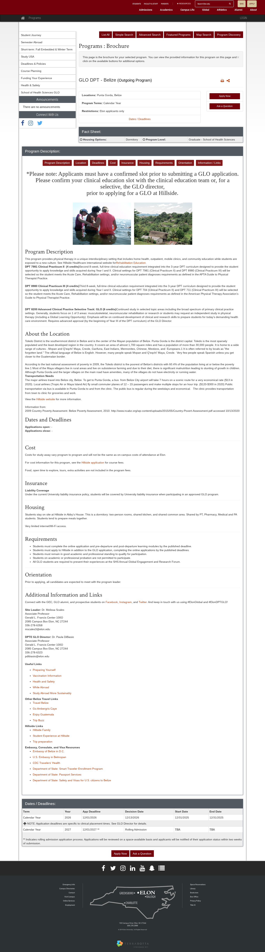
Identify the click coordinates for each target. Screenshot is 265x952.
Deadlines (98, 162)
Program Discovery (229, 34)
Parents (164, 4)
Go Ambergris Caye (45, 708)
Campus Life (187, 9)
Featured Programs (178, 34)
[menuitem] (47, 103)
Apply (252, 4)
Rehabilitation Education (131, 262)
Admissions (145, 9)
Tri (34, 741)
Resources (185, 4)
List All (105, 34)
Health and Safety (44, 681)
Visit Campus (69, 897)
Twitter (143, 602)
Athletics (222, 9)
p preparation (44, 741)
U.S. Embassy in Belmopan (49, 757)
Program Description (57, 162)
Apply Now (224, 96)
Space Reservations (198, 884)
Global (205, 9)
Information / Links (209, 162)
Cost (113, 162)
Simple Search (124, 34)
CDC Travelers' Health (46, 762)
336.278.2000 (132, 925)
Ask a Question (225, 106)
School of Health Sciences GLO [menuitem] (40, 92)
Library (192, 888)
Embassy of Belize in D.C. (48, 751)
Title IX (193, 905)
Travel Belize (40, 702)
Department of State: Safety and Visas (56, 780)
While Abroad (41, 687)
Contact (72, 893)
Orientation (185, 162)
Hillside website (45, 399)
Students (136, 4)
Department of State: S (47, 768)
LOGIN (243, 18)
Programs (35, 18)
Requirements (164, 162)
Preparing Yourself (44, 669)
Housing (144, 162)
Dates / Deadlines (140, 119)
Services (75, 774)
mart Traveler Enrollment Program (82, 768)
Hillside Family (41, 729)
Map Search (203, 34)
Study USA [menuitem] (27, 56)
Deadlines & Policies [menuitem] (33, 63)
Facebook (112, 602)
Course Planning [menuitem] (31, 70)
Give (241, 4)
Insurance (127, 162)
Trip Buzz (38, 720)
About (253, 9)
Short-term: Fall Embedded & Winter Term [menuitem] (47, 49)
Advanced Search (150, 34)
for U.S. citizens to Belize (95, 780)
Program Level (155, 139)
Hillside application (92, 462)
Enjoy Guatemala (43, 714)
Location (81, 162)
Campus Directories (67, 888)
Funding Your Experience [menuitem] (36, 78)
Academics (166, 9)
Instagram (125, 602)
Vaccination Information (47, 675)
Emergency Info (69, 884)
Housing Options (94, 139)
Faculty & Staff (151, 4)
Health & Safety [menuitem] (30, 85)
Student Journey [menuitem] (31, 35)
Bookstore (194, 893)
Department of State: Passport (51, 774)
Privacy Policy (195, 901)
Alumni (238, 9)
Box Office (194, 897)
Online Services (69, 901)
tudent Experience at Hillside (52, 735)
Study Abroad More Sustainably (52, 693)
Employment (70, 905)
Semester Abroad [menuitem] (31, 42)
